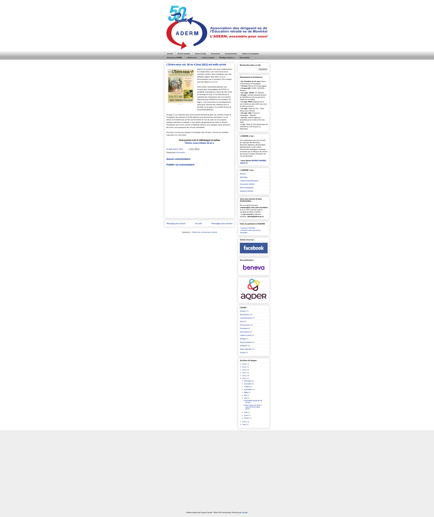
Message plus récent (175, 223)
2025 (244, 367)
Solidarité (243, 346)
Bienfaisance (245, 315)
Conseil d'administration (249, 181)
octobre (247, 387)
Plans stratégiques (247, 188)
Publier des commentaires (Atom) (204, 232)
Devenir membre (184, 54)
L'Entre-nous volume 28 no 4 (199, 143)
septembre (248, 389)
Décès (242, 321)
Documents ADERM (174, 58)
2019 (244, 425)
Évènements (244, 325)
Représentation (245, 342)
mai (245, 398)
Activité (242, 311)
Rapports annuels (246, 191)
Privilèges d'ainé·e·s (227, 58)
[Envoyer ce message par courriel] (190, 149)
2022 (244, 376)
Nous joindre (245, 58)
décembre (248, 381)
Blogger (245, 512)
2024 (244, 370)
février (246, 418)
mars (246, 415)
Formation (244, 328)
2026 (244, 364)
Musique (243, 339)
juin (245, 395)
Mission (243, 174)
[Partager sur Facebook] (196, 149)
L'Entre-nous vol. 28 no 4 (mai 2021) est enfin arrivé (252, 407)
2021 (244, 378)
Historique (244, 177)
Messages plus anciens (222, 223)
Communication (231, 54)
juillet (246, 392)
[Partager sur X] (194, 149)
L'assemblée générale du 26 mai (252, 401)
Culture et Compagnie (250, 54)
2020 (244, 422)
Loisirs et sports (208, 58)
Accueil (170, 54)
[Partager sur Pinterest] (198, 149)
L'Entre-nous (192, 58)
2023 (244, 373)
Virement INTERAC (248, 228)
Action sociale (200, 54)
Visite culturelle (245, 349)
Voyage (242, 353)
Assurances (215, 54)
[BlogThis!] (192, 149)
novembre (248, 384)
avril (246, 412)
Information (180, 152)
